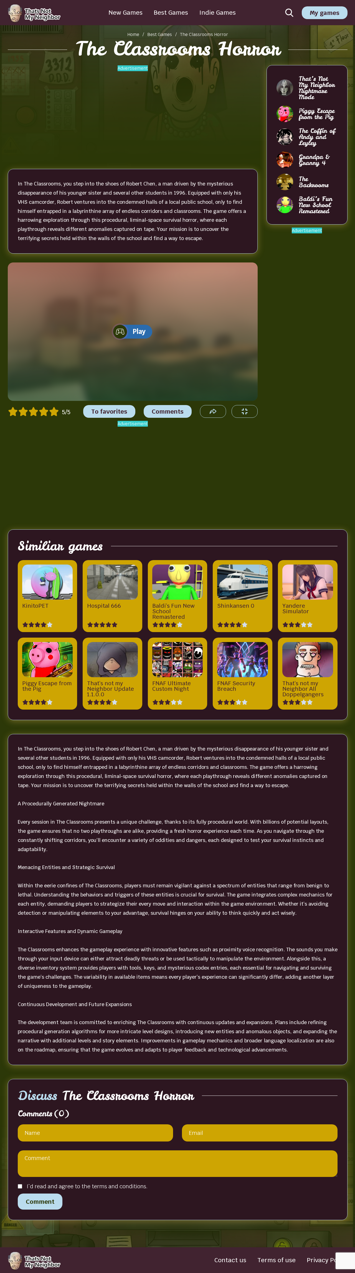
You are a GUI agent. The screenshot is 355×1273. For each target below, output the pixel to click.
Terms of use (276, 1260)
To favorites (109, 411)
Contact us (230, 1260)
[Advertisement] (132, 113)
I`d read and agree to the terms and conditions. (87, 1186)
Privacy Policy (327, 1260)
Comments (168, 411)
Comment (40, 1201)
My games (324, 13)
